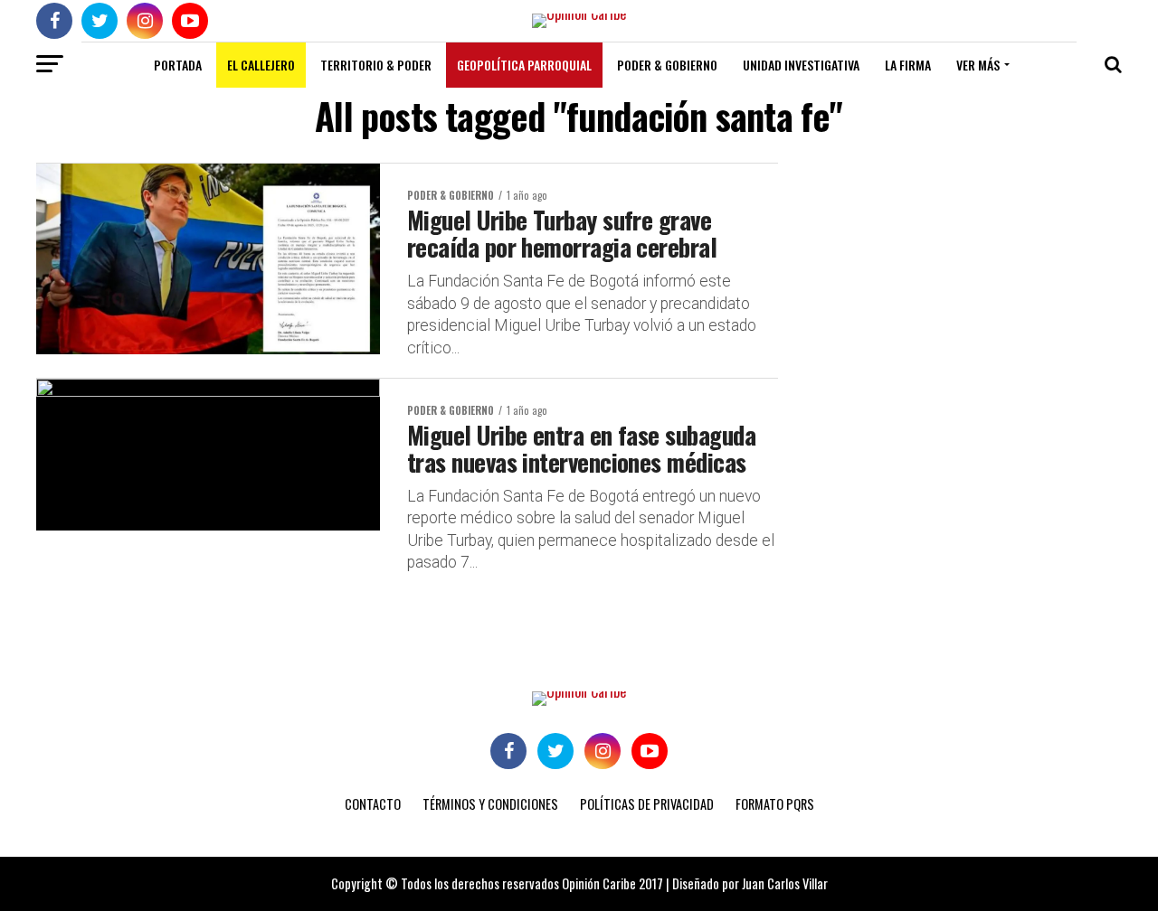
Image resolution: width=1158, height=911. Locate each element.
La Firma (908, 64)
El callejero (261, 64)
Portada (178, 64)
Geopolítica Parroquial (524, 64)
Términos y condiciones (490, 803)
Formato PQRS (775, 803)
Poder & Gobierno (667, 64)
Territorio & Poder (376, 64)
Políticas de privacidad (647, 803)
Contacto (373, 803)
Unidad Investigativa (801, 64)
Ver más (978, 64)
